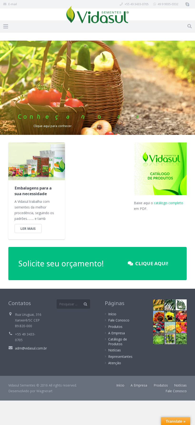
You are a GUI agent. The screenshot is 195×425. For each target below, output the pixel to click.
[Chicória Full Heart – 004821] (158, 338)
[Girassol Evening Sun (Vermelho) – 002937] (158, 316)
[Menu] (6, 26)
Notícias (114, 350)
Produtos (115, 326)
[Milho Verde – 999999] (158, 304)
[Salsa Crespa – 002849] (181, 338)
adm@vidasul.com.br (31, 348)
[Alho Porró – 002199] (170, 304)
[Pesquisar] (189, 26)
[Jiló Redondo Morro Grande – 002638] (170, 338)
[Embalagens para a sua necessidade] (36, 161)
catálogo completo (168, 203)
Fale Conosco (118, 320)
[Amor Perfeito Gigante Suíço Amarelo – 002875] (170, 316)
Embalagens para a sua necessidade (33, 190)
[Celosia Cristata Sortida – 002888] (158, 327)
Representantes (120, 356)
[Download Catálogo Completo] (160, 194)
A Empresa (116, 333)
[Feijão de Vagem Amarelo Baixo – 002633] (170, 327)
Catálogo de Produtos (117, 341)
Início (112, 314)
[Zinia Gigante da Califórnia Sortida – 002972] (181, 327)
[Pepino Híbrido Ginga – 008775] (181, 304)
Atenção (114, 363)
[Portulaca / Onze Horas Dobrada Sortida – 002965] (181, 316)
